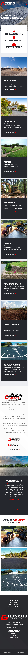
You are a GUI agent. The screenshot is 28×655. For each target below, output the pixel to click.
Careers (14, 636)
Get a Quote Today (8, 21)
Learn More (9, 90)
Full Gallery (13, 523)
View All (13, 510)
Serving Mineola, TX (19, 652)
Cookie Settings (17, 627)
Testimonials (14, 634)
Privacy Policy (10, 627)
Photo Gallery (14, 638)
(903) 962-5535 (14, 603)
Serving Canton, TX (8, 652)
